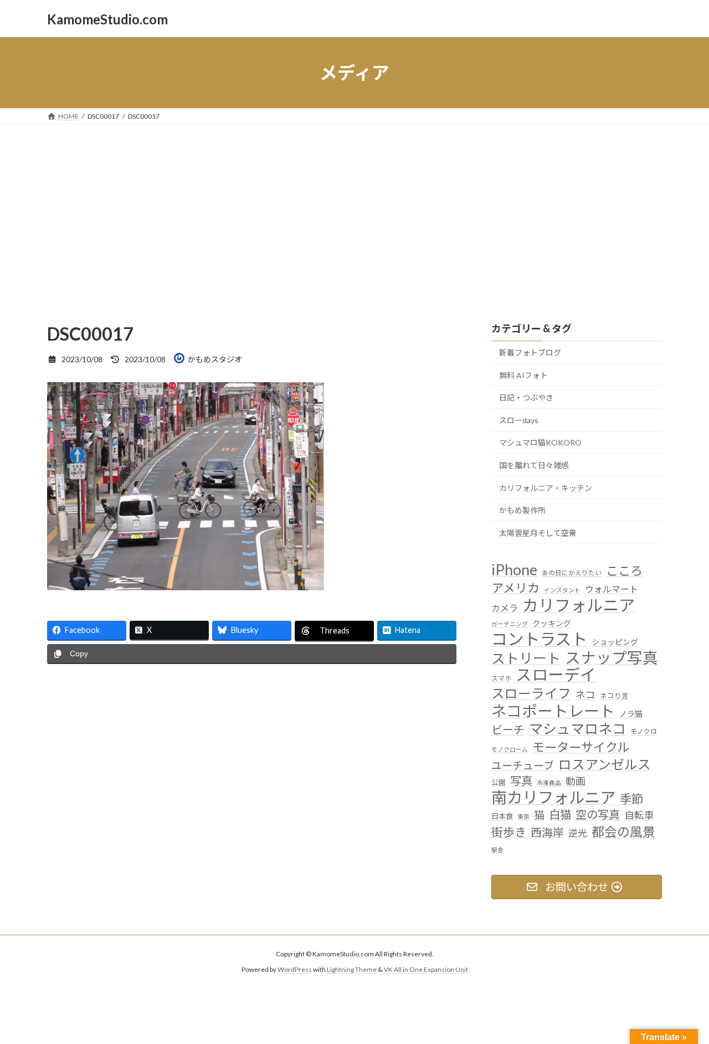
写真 (521, 780)
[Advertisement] (354, 207)
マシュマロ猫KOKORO (540, 443)
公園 (498, 782)
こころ (624, 570)
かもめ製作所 (522, 510)
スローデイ (556, 674)
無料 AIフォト (523, 375)
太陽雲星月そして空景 (538, 533)
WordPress (295, 969)
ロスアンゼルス (604, 764)
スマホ (501, 678)
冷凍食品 (549, 782)
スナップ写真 (611, 657)
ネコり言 (614, 696)
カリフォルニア (578, 604)
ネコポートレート (553, 710)
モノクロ (643, 732)
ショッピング (615, 642)
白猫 (560, 815)
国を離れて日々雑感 (534, 465)
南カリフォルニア (553, 797)
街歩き (508, 832)
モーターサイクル (580, 746)
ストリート (526, 658)
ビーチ (508, 730)
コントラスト (539, 639)
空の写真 (598, 815)
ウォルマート (611, 589)
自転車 (639, 816)
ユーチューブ (522, 765)
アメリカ (515, 587)
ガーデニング (509, 623)
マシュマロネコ (577, 729)
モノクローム (509, 749)
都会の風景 (623, 831)
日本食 (502, 816)
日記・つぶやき (526, 397)
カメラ (504, 607)
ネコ (585, 695)
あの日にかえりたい (572, 572)
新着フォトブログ (530, 352)
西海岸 (547, 832)
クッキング (551, 623)
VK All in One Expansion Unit (426, 969)
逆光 (577, 833)
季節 (631, 799)
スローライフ (531, 693)
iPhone (514, 569)
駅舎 (497, 849)
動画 (575, 781)
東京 (523, 816)
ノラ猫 (631, 713)
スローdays (518, 420)
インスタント (562, 590)
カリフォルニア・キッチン (545, 488)
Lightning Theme (352, 969)
